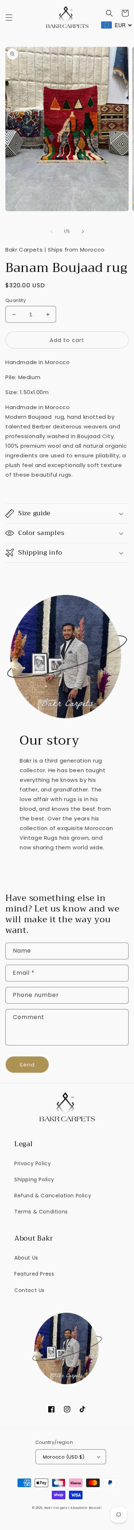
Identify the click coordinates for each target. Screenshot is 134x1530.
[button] (9, 17)
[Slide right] (83, 231)
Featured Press (34, 1273)
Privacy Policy (32, 1163)
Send (27, 1064)
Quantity (15, 300)
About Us (26, 1257)
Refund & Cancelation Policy (52, 1195)
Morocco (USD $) (64, 1457)
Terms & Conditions (41, 1211)
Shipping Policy (34, 1179)
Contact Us (29, 1290)
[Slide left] (51, 231)
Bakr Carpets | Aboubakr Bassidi (73, 1508)
